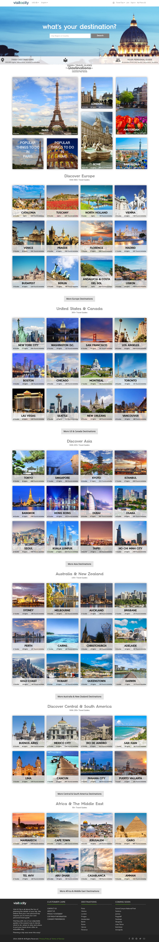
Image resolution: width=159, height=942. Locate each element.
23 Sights (93, 649)
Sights (25, 216)
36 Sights (24, 251)
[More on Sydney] (28, 599)
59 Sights (127, 348)
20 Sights (127, 781)
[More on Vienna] (131, 201)
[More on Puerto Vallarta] (131, 767)
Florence (84, 930)
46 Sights (24, 746)
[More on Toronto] (131, 369)
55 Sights (127, 384)
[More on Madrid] (131, 237)
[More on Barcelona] (131, 153)
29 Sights (127, 516)
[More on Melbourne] (63, 599)
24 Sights (25, 684)
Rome (83, 924)
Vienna (83, 911)
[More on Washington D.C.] (63, 334)
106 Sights (93, 107)
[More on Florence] (97, 237)
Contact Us (52, 908)
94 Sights (127, 251)
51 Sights (59, 286)
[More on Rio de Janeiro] (97, 732)
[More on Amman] (131, 864)
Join (128, 2)
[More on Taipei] (97, 537)
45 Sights (127, 216)
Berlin (83, 922)
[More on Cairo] (131, 829)
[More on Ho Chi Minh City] (131, 537)
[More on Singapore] (63, 466)
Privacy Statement (55, 914)
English (44, 2)
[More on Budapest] (28, 272)
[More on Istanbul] (131, 466)
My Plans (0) (141, 2)
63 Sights (93, 348)
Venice (83, 927)
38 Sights (127, 286)
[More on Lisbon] (131, 272)
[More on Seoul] (28, 537)
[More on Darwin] (131, 670)
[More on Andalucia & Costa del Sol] (97, 272)
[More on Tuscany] (63, 201)
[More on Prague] (63, 237)
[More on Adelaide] (131, 634)
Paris (83, 908)
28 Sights (127, 879)
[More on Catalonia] (28, 201)
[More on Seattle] (63, 404)
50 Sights (59, 348)
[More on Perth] (28, 634)
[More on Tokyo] (28, 466)
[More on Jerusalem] (97, 829)
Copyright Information (56, 916)
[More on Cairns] (63, 634)
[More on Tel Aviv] (28, 864)
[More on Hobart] (63, 670)
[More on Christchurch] (97, 634)
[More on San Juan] (131, 732)
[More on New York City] (28, 334)
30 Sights (127, 419)
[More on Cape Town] (63, 829)
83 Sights (127, 168)
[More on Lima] (28, 767)
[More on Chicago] (63, 369)
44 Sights (24, 419)
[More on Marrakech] (28, 829)
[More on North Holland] (97, 201)
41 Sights (59, 384)
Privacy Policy (44, 939)
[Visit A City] (20, 903)
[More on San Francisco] (97, 334)
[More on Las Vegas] (28, 404)
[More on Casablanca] (97, 864)
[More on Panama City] (97, 767)
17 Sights (127, 684)
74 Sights (41, 133)
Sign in (133, 2)
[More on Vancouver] (131, 404)
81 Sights (93, 168)
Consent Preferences (56, 919)
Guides (16, 133)
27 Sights (58, 552)
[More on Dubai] (97, 502)
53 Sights (93, 419)
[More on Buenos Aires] (28, 732)
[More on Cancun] (63, 767)
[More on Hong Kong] (63, 502)
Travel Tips (120, 2)
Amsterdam (85, 919)
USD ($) (35, 2)
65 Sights (59, 516)
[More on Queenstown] (97, 670)
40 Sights (25, 649)
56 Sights (24, 286)
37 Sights (92, 251)
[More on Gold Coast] (28, 670)
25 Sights (127, 552)
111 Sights (25, 348)
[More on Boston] (28, 369)
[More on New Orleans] (97, 404)
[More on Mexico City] (63, 732)
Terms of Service (57, 939)
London (84, 914)
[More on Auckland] (97, 599)
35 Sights (93, 384)
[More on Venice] (28, 237)
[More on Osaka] (131, 502)
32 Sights (59, 614)
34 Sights (127, 649)
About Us (51, 911)
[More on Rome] (97, 140)
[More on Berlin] (63, 272)
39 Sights (24, 552)
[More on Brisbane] (131, 599)
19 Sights (92, 879)
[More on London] (97, 92)
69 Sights (24, 481)
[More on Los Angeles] (131, 334)
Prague (83, 916)
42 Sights (58, 251)
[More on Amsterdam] (131, 105)
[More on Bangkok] (28, 502)
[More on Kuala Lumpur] (63, 537)
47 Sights (127, 133)
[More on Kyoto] (97, 466)
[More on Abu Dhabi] (63, 864)
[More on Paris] (45, 106)
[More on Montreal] (97, 369)
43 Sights (59, 419)
